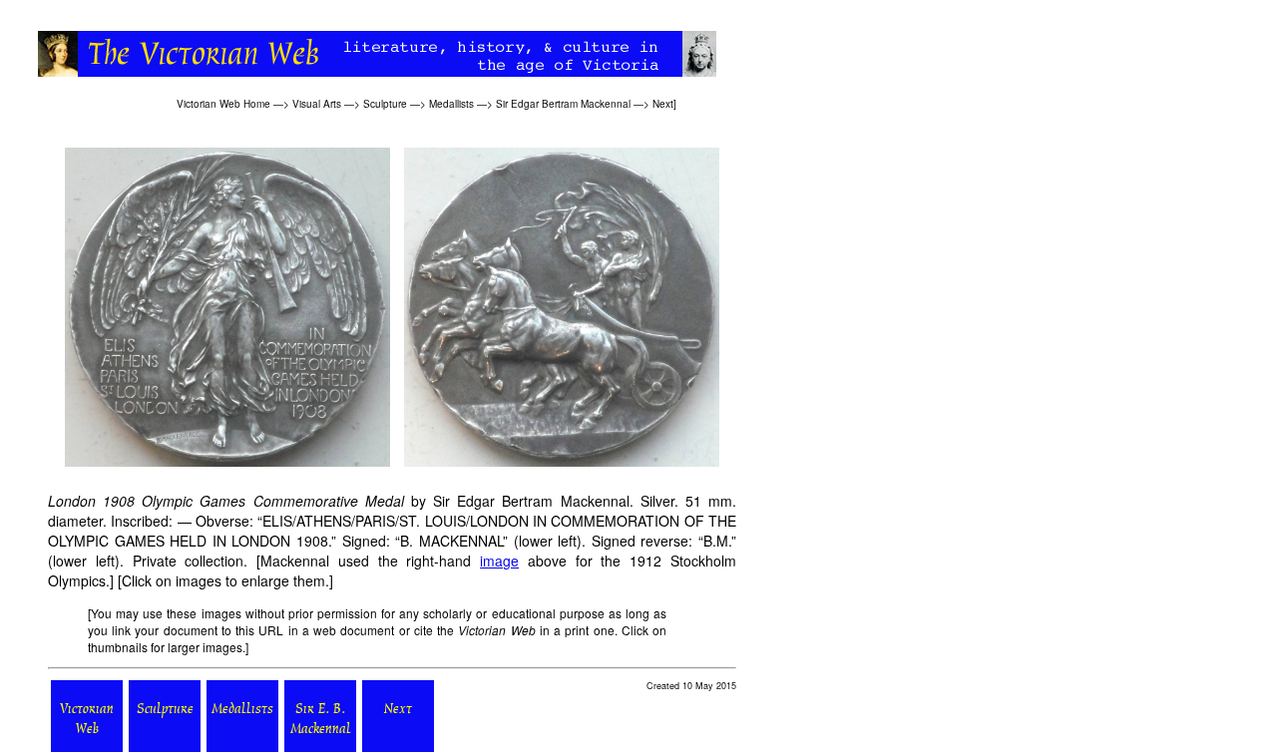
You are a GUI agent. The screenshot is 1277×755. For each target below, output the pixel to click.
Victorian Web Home (223, 104)
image (499, 560)
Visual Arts (316, 104)
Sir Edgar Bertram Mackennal (563, 104)
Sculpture (385, 104)
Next (662, 104)
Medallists (451, 104)
